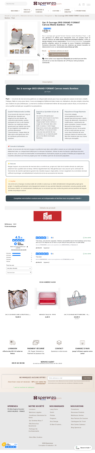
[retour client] (82, 342)
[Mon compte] (80, 5)
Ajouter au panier (60, 54)
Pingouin (53, 418)
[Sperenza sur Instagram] (81, 362)
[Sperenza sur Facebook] (76, 362)
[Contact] (12, 342)
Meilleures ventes (77, 415)
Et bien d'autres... (56, 424)
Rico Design (54, 421)
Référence (8, 224)
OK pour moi (18, 443)
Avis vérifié (88, 237)
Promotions (75, 409)
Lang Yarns (54, 409)
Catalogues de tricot (78, 421)
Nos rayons (77, 406)
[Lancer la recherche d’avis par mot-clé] (30, 272)
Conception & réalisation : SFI (48, 445)
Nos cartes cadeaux (78, 424)
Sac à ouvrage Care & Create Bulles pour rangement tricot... (27, 314)
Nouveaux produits (77, 412)
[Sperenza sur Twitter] (71, 362)
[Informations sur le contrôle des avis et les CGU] (27, 246)
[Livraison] (36, 342)
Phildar (52, 415)
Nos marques (57, 406)
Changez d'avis (82, 348)
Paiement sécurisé (35, 348)
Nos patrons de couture (79, 418)
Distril (52, 412)
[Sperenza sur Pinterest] (85, 362)
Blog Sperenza (76, 427)
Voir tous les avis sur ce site (18, 249)
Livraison (12, 348)
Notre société (36, 406)
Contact (59, 348)
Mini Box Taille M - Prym (47, 314)
